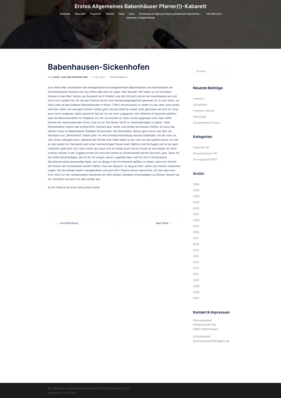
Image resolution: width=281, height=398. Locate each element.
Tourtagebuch (118, 77)
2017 (196, 238)
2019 (196, 226)
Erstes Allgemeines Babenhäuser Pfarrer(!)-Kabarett (140, 6)
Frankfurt (198, 98)
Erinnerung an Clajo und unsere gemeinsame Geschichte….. (170, 13)
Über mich (80, 13)
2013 (196, 262)
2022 (196, 208)
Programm (95, 13)
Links (131, 13)
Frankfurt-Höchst (203, 110)
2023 (196, 202)
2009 (196, 286)
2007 (196, 298)
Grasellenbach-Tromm (206, 122)
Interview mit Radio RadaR (141, 17)
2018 (196, 232)
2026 (196, 184)
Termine (110, 13)
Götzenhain (200, 104)
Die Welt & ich (214, 13)
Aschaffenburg (69, 223)
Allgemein (199, 147)
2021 (196, 214)
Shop (121, 13)
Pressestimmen (202, 153)
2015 (196, 250)
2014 (196, 256)
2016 (196, 244)
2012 (196, 268)
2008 (196, 292)
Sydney (72, 392)
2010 (196, 280)
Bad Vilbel (162, 223)
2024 (196, 196)
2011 (196, 274)
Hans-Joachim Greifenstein (70, 77)
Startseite (65, 13)
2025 (196, 190)
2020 (196, 220)
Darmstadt (199, 116)
